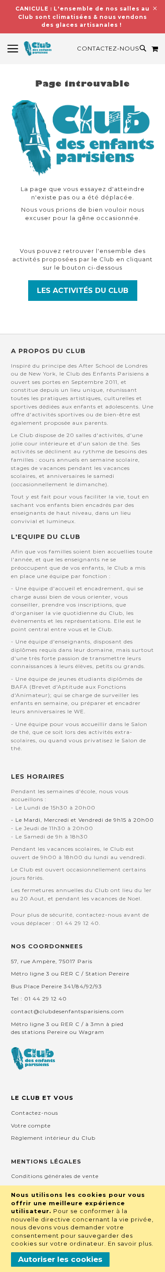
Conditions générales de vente (55, 1176)
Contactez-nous (108, 48)
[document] (83, 1229)
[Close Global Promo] (154, 8)
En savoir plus (130, 1243)
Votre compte (31, 1125)
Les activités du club (82, 290)
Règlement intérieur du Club (53, 1138)
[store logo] (37, 48)
